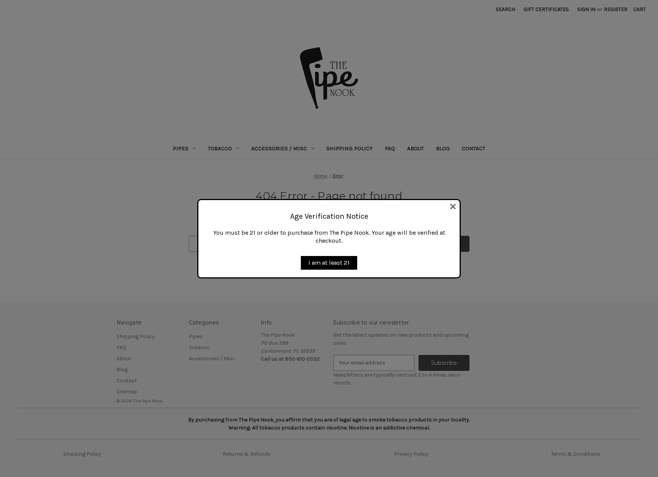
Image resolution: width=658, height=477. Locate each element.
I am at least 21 (329, 262)
